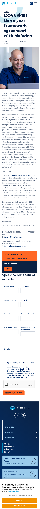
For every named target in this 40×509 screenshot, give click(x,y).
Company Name (10, 300)
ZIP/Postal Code (10, 327)
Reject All (19, 500)
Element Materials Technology (24, 175)
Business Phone (27, 314)
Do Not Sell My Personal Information (19, 495)
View (8, 269)
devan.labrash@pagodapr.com (15, 246)
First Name (8, 286)
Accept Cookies (19, 506)
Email (6, 314)
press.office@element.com (15, 258)
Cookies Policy (13, 491)
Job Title (24, 300)
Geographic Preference (25, 328)
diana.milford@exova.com (14, 237)
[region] (19, 494)
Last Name (25, 286)
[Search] (31, 3)
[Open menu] (35, 3)
